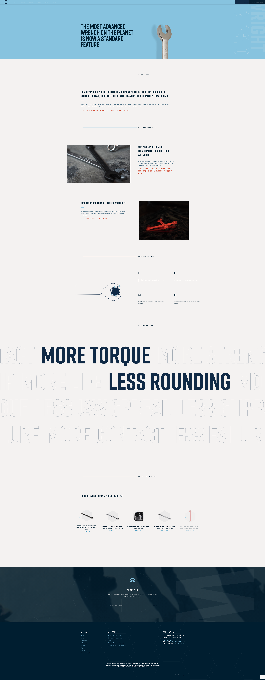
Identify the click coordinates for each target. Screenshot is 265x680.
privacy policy (153, 675)
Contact (54, 2)
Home (82, 635)
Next (185, 517)
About (14, 2)
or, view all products (89, 545)
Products (39, 2)
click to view (87, 531)
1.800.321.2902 (176, 642)
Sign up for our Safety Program (117, 645)
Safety (110, 640)
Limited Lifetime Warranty (116, 643)
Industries (31, 2)
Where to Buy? (85, 653)
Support (47, 2)
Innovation (22, 2)
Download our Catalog (115, 635)
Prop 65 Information (141, 675)
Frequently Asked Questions (117, 638)
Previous (79, 517)
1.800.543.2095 (179, 644)
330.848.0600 (168, 640)
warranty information (166, 675)
